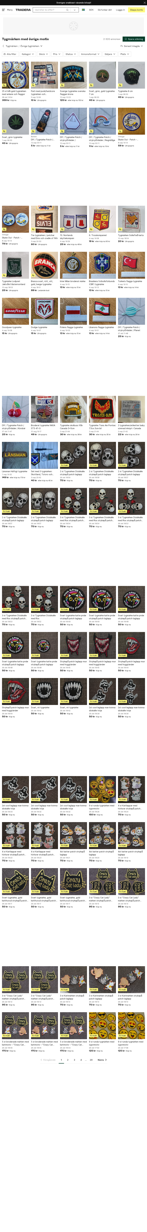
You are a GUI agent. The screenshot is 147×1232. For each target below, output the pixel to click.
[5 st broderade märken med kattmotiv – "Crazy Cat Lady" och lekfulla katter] (15, 1025)
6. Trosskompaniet (98, 235)
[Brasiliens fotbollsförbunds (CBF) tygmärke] (102, 265)
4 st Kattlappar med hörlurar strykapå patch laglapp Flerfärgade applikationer (129, 807)
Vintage (121, 137)
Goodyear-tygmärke (12, 327)
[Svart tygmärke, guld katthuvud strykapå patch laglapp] (15, 881)
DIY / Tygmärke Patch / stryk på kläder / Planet (129, 328)
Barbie (34, 137)
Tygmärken (12, 46)
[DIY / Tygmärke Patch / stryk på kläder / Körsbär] (15, 409)
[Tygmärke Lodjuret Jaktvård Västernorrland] (15, 265)
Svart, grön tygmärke (12, 137)
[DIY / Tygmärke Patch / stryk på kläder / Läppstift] (44, 121)
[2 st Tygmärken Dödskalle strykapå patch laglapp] (73, 455)
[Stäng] (144, 2)
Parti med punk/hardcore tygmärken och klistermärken (43, 93)
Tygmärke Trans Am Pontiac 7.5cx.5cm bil (102, 427)
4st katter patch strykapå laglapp (72, 853)
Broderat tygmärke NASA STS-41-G (43, 427)
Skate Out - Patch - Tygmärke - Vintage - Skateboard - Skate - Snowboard (128, 139)
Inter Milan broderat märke (72, 281)
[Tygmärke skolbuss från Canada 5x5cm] (73, 409)
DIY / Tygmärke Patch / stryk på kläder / (71, 138)
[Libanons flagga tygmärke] (102, 311)
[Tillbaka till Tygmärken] (3, 46)
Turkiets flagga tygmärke (130, 281)
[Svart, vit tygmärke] (44, 691)
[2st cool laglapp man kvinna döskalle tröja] (102, 691)
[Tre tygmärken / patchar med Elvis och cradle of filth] (44, 219)
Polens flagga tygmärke (71, 327)
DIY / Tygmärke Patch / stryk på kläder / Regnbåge (102, 138)
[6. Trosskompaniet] (102, 219)
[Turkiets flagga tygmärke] (131, 265)
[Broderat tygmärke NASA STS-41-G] (44, 409)
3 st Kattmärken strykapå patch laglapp (72, 997)
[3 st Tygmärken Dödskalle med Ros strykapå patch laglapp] (73, 501)
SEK (91, 10)
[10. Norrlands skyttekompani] (73, 219)
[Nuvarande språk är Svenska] (83, 9)
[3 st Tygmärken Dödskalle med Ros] (44, 599)
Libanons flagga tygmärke (101, 327)
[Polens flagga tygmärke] (73, 311)
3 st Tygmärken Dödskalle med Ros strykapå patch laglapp (72, 519)
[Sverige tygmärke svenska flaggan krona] (73, 75)
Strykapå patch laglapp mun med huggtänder (73, 663)
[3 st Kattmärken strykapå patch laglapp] (73, 979)
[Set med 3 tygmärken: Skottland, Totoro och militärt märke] (44, 455)
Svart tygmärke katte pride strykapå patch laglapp (73, 617)
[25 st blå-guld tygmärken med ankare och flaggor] (15, 75)
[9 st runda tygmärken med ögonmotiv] (102, 789)
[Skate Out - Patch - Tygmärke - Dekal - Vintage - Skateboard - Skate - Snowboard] (15, 219)
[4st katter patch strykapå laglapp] (73, 835)
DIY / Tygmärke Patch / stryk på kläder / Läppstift (43, 139)
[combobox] (51, 9)
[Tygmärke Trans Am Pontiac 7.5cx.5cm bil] (102, 409)
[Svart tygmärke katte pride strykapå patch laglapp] (73, 599)
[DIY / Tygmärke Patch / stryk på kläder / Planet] (131, 311)
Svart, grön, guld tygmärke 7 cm (102, 92)
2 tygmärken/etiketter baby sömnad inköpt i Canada (131, 427)
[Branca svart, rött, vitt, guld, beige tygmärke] (44, 265)
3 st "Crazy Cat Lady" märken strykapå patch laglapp (100, 899)
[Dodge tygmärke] (44, 311)
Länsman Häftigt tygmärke (14, 471)
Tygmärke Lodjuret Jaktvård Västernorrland (13, 282)
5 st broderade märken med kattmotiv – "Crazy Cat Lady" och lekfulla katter (15, 1043)
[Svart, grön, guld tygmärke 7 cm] (102, 75)
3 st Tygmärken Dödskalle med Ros (43, 617)
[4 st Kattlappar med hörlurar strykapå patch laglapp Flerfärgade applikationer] (131, 789)
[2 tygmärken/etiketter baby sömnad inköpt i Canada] (131, 409)
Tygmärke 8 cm (125, 91)
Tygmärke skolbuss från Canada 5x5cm (71, 427)
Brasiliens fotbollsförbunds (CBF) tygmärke (102, 282)
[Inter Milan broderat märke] (73, 265)
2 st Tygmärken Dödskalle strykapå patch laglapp (72, 473)
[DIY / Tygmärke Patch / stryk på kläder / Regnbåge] (102, 121)
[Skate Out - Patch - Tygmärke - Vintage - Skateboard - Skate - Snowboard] (131, 121)
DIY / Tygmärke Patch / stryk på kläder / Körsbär (13, 427)
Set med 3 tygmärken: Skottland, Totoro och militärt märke (41, 473)
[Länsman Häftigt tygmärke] (15, 455)
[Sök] (67, 9)
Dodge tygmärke (39, 327)
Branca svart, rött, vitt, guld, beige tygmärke (42, 282)
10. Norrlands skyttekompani (67, 236)
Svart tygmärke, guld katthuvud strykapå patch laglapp (14, 899)
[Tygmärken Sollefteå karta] (131, 219)
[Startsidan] (23, 9)
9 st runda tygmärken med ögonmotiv (101, 807)
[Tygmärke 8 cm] (131, 75)
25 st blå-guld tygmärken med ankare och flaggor (14, 92)
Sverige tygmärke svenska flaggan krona (72, 92)
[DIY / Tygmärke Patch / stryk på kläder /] (73, 121)
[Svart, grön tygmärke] (15, 121)
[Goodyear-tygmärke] (15, 311)
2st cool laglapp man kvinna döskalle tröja (102, 709)
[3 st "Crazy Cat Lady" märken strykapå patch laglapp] (102, 881)
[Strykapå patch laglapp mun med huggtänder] (73, 645)
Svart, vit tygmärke (40, 707)
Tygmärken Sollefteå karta (131, 235)
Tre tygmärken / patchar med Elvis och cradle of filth (44, 236)
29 (91, 1060)
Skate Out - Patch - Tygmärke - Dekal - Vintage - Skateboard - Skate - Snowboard (15, 237)
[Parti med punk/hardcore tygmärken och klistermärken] (44, 75)
